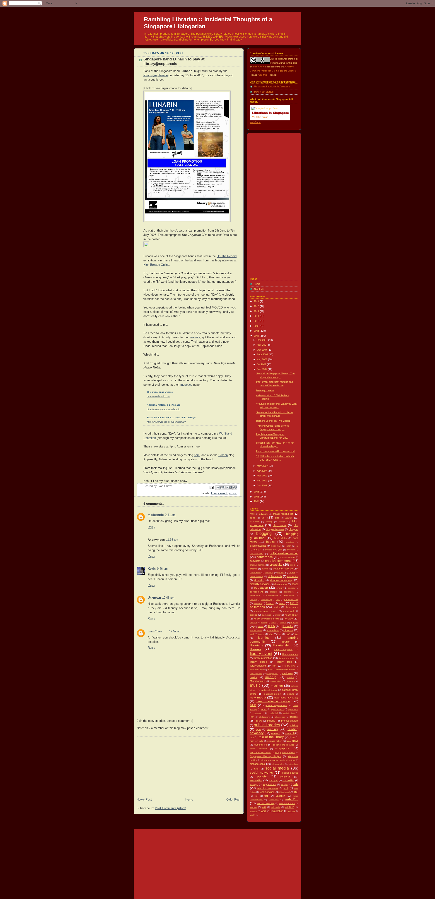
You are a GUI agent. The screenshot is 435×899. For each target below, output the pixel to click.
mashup (254, 677)
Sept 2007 (263, 354)
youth (252, 815)
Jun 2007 (262, 369)
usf (266, 795)
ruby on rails (256, 741)
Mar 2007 (262, 475)
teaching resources (267, 788)
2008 (257, 330)
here (197, 455)
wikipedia (275, 807)
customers (255, 572)
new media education (273, 701)
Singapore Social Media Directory (272, 86)
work (263, 811)
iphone (261, 634)
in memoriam (256, 630)
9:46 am (162, 568)
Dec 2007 (262, 340)
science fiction (274, 741)
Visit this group (260, 117)
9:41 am (170, 514)
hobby (264, 623)
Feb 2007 (262, 480)
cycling (280, 572)
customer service (283, 568)
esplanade (289, 592)
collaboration (256, 553)
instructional (273, 630)
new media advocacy (286, 697)
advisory (263, 514)
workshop (277, 811)
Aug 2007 (262, 359)
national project (272, 694)
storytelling (288, 780)
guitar (277, 615)
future (282, 603)
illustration (288, 626)
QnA (258, 729)
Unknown (154, 597)
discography (280, 584)
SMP (256, 768)
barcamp (254, 521)
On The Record (227, 256)
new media (258, 697)
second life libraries (283, 745)
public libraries (267, 725)
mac (270, 669)
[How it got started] (264, 91)
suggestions (269, 784)
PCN (252, 717)
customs (269, 572)
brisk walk (276, 546)
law (296, 634)
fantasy (253, 599)
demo (292, 572)
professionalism (289, 720)
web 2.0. (291, 799)
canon (288, 546)
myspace (186, 384)
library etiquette (283, 649)
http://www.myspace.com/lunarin (163, 409)
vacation (280, 795)
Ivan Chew (155, 631)
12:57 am (175, 631)
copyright (255, 560)
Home (189, 799)
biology (282, 522)
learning (264, 637)
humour (294, 622)
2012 (257, 311)
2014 (257, 301)
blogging (264, 533)
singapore (282, 748)
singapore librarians (260, 752)
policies (271, 720)
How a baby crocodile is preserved (275, 451)
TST (257, 796)
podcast (294, 716)
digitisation (292, 576)
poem (259, 721)
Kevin (152, 568)
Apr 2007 (262, 470)
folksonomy (266, 599)
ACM (252, 514)
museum (290, 681)
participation (289, 713)
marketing (287, 673)
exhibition (255, 595)
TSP (296, 792)
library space (258, 661)
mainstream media (285, 669)
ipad (252, 634)
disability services (260, 584)
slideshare (293, 764)
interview (288, 630)
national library (269, 690)
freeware (258, 603)
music (233, 493)
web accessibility (265, 803)
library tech (284, 661)
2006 (257, 491)
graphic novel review (265, 611)
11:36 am (172, 539)
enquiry (291, 588)
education (261, 587)
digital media (275, 576)
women (253, 811)
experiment (272, 595)
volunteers (274, 800)
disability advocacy (281, 580)
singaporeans (257, 764)
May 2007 (262, 465)
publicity (294, 725)
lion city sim (289, 666)
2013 (257, 306)
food (278, 599)
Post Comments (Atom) (170, 808)
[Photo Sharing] (187, 222)
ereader (273, 592)
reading (272, 729)
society (262, 776)
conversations (287, 557)
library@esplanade (155, 75)
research (290, 733)
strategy (254, 784)
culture (265, 569)
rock (252, 737)
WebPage (255, 122)
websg (253, 807)
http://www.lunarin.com (158, 396)
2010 (257, 321)
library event (219, 493)
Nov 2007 (262, 344)
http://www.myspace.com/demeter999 (166, 422)
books (270, 541)
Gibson (223, 455)
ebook (295, 584)
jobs (271, 634)
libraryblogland (258, 665)
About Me (259, 289)
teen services (267, 792)
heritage (288, 618)
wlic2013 (289, 807)
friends (269, 603)
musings (277, 685)
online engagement (276, 705)
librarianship (281, 645)
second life (260, 744)
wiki (264, 807)
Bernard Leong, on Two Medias (273, 420)
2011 (257, 316)
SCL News (292, 740)
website (195, 337)
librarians (256, 645)
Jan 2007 (262, 485)
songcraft (285, 776)
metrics (290, 677)
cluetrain (291, 550)
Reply (151, 527)
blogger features (275, 529)
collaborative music (284, 553)
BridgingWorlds (258, 545)
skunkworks (278, 764)
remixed (275, 733)
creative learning (258, 565)
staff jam (273, 780)
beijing (269, 522)
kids (279, 634)
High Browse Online (156, 264)
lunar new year (257, 670)
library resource (287, 658)
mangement (272, 673)
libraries (255, 649)
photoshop (280, 717)
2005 (257, 496)
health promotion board (266, 618)
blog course (279, 525)
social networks (261, 772)
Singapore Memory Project (265, 756)
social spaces (290, 772)
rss (293, 737)
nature (290, 694)
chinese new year (273, 550)
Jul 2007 (262, 364)
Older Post (233, 799)
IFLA (271, 626)
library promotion (263, 658)
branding (290, 542)
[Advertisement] (168, 765)
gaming (276, 607)
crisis (292, 565)
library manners (290, 654)
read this (262, 75)
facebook (289, 595)
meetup (270, 677)
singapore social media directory (278, 760)
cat (296, 546)
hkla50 (253, 622)
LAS (288, 634)
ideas (260, 626)
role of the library (271, 737)
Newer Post (144, 799)
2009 (257, 326)
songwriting (256, 780)
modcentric (156, 514)
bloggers (293, 529)
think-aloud (284, 792)
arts (277, 517)
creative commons (278, 560)
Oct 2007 (262, 349)
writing (291, 811)
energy (280, 588)
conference (265, 557)
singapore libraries (285, 752)
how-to (283, 623)
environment (256, 592)
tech (286, 788)
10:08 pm (168, 597)
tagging (284, 784)
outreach (258, 713)
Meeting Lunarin (265, 390)
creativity (276, 564)
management (256, 673)
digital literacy (256, 576)
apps (252, 517)
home (273, 623)
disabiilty (259, 580)
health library (291, 615)
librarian (286, 641)
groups (253, 615)
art (263, 517)
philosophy (264, 717)
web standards (287, 803)
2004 (257, 501)
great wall (288, 611)
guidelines (266, 615)
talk (295, 784)
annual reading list (283, 513)
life (274, 665)
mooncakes (276, 681)
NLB (253, 705)
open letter (293, 709)
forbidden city (291, 599)
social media (277, 768)
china (256, 549)
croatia (253, 568)
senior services (258, 748)
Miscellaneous (258, 681)
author (288, 517)
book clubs (280, 538)
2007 (257, 335)
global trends (291, 607)
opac (264, 709)
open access (277, 709)
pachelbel (273, 713)
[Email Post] (211, 487)
